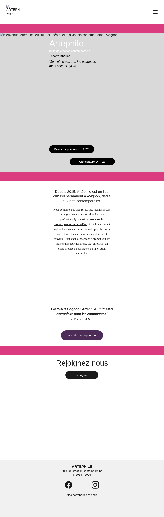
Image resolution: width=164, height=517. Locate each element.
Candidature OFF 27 (92, 161)
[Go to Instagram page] (95, 485)
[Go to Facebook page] (68, 485)
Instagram (82, 375)
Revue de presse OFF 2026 (71, 149)
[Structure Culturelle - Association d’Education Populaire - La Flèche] (91, 508)
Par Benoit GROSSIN (82, 319)
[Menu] (155, 12)
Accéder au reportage (82, 335)
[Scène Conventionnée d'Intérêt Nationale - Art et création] (71, 508)
